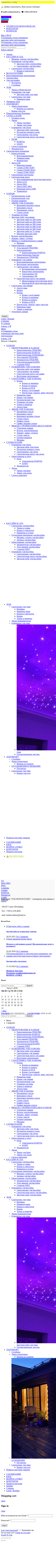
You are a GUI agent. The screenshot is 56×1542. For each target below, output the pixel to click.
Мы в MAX (6, 17)
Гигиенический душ (20, 198)
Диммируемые (23, 158)
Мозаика (20, 243)
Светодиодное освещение (17, 151)
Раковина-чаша (23, 99)
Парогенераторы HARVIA (33, 252)
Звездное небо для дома (27, 94)
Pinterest (4, 22)
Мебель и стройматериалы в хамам (27, 241)
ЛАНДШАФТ (12, 104)
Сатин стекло (23, 212)
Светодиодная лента (20, 177)
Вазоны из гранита (25, 109)
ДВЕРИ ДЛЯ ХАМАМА (22, 203)
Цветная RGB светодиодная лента (37, 283)
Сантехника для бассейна (22, 68)
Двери (14, 120)
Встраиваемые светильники (34, 269)
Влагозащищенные (25, 156)
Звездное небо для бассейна (29, 64)
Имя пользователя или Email (14, 1515)
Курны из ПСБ (28, 302)
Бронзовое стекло (24, 208)
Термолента (22, 191)
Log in (4, 1525)
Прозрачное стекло (25, 210)
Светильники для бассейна (29, 66)
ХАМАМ (10, 193)
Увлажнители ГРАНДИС (28, 257)
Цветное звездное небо (27, 234)
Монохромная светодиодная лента (37, 281)
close (3, 1501)
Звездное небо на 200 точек (29, 222)
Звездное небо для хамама (23, 217)
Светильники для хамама (28, 267)
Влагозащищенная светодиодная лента (34, 179)
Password (6, 1520)
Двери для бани (24, 123)
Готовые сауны (18, 118)
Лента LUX (22, 182)
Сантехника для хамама (22, 286)
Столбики (15, 85)
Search (4, 316)
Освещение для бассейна (22, 61)
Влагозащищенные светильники (20, 75)
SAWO (20, 144)
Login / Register (13, 1491)
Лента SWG (22, 184)
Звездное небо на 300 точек (29, 224)
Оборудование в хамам (21, 245)
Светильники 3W (29, 276)
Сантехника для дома (20, 97)
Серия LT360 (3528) (25, 168)
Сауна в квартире (19, 146)
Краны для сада (18, 111)
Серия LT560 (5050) (25, 172)
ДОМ (8, 87)
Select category (7, 50)
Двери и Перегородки (21, 90)
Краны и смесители (25, 71)
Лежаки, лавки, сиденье (22, 238)
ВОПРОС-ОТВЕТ (14, 975)
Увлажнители (17, 149)
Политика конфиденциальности (21, 973)
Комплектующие (24, 165)
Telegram (5, 19)
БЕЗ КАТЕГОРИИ (14, 73)
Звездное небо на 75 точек (28, 231)
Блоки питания (18, 153)
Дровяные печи (13, 101)
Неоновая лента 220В (26, 189)
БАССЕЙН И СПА (14, 57)
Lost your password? (9, 1530)
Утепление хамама (19, 311)
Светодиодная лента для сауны (30, 137)
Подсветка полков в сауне (28, 132)
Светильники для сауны (27, 134)
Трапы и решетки (24, 309)
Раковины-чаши (24, 307)
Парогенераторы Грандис (28, 255)
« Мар (3, 1011)
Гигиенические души (20, 196)
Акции (9, 54)
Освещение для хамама (21, 260)
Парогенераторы (24, 250)
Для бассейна (12, 78)
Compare (10, 1488)
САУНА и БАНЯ (13, 116)
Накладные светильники (33, 271)
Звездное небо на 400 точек (29, 227)
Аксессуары (22, 288)
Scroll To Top (6, 1535)
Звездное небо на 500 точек (29, 229)
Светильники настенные (22, 175)
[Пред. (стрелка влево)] (2, 1540)
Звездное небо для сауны (28, 130)
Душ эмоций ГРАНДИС (27, 248)
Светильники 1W (29, 274)
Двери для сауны (24, 125)
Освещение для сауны (21, 127)
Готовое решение (19, 201)
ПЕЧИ (14, 139)
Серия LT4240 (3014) (26, 170)
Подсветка (16, 83)
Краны (20, 290)
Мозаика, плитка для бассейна (24, 59)
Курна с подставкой (30, 295)
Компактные (22, 160)
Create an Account (22, 1533)
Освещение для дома (20, 92)
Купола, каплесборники (22, 236)
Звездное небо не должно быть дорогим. (21, 931)
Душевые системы (19, 215)
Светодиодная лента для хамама (31, 278)
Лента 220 (15, 163)
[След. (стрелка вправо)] (5, 1540)
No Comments (22, 936)
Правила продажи (14, 971)
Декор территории (19, 106)
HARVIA (21, 142)
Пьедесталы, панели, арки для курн (32, 304)
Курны (20, 293)
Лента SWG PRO (24, 186)
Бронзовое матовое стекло (28, 205)
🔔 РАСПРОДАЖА (15, 856)
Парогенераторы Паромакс (18, 113)
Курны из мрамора (30, 297)
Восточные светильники (28, 264)
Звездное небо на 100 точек (29, 219)
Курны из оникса (29, 300)
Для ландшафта (13, 80)
